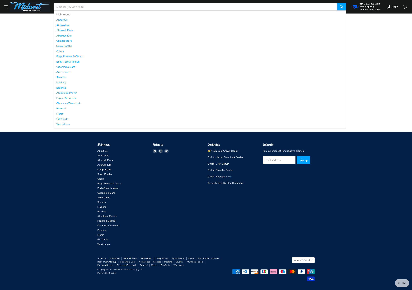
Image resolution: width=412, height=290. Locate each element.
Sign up (304, 160)
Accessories (63, 72)
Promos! (61, 108)
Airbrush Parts (64, 30)
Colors (60, 51)
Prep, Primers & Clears (69, 56)
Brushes (61, 88)
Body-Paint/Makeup (68, 62)
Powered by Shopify (106, 273)
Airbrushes (62, 25)
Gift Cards (62, 119)
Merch (60, 113)
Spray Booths (64, 46)
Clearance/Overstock (68, 103)
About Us (61, 20)
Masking (61, 82)
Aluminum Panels (66, 93)
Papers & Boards (66, 98)
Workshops (63, 124)
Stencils (61, 77)
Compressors (64, 41)
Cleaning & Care (65, 67)
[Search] (341, 6)
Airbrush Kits (64, 35)
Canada (302, 260)
